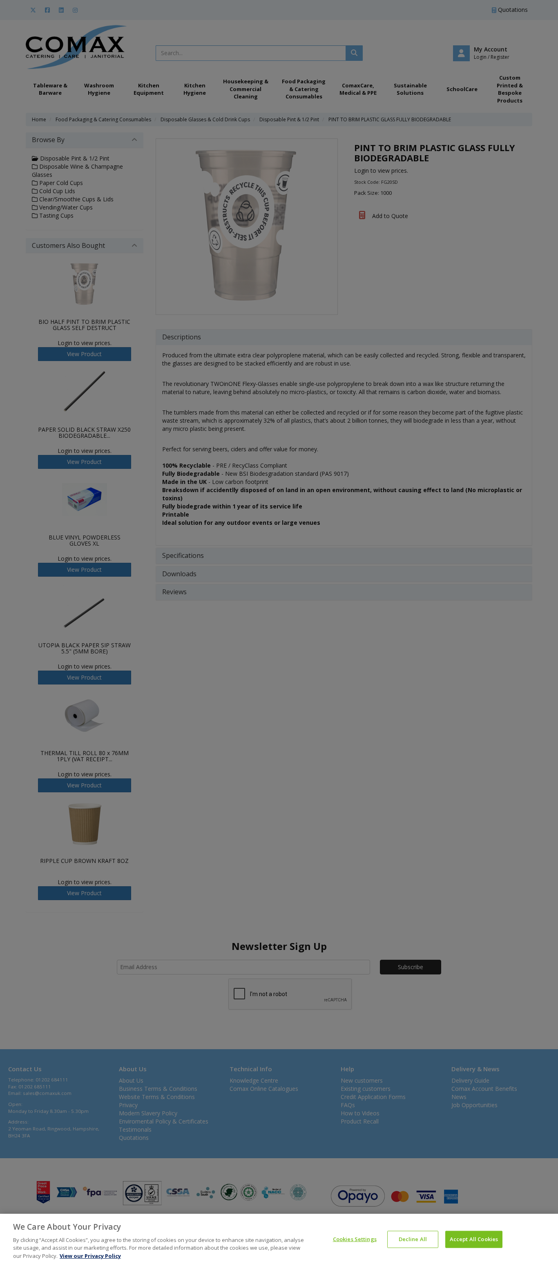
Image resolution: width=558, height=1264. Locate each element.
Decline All (413, 1239)
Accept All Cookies (474, 1239)
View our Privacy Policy (90, 1255)
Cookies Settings (355, 1239)
